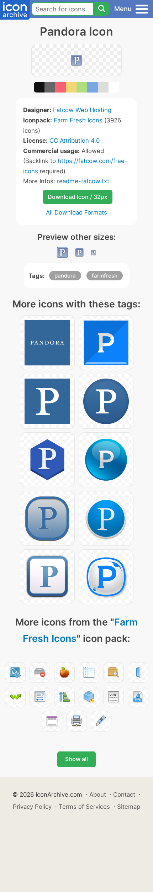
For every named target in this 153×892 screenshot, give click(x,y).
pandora (65, 275)
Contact (124, 794)
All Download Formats (76, 212)
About (97, 794)
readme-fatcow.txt (83, 181)
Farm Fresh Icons (78, 120)
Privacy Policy (32, 806)
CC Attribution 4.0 (74, 140)
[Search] (101, 9)
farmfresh (104, 275)
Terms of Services (84, 806)
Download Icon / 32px (77, 196)
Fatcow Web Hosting (82, 110)
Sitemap (128, 806)
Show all (76, 758)
